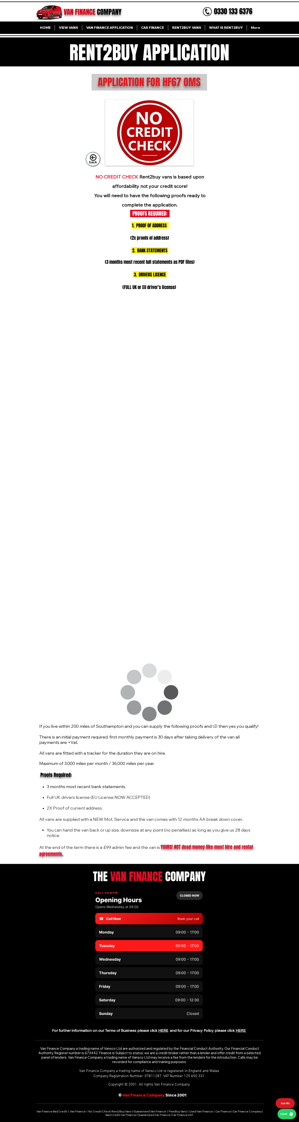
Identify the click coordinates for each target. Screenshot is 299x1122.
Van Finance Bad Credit (52, 1111)
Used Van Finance (201, 1111)
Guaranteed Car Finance (154, 1115)
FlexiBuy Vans (178, 1111)
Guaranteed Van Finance (149, 1111)
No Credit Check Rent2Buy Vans (109, 1111)
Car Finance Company (247, 1111)
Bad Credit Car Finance (121, 1115)
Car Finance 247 (183, 1115)
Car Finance (223, 1111)
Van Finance (78, 1111)
